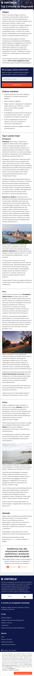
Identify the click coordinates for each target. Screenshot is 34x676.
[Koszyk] (30, 2)
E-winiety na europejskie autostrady (15, 603)
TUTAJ (13, 539)
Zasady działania (6, 617)
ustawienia (12, 668)
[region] (17, 675)
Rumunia (11, 609)
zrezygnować (9, 666)
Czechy (26, 607)
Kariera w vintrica (6, 623)
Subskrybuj (17, 85)
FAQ (2, 637)
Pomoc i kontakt (6, 639)
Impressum (5, 669)
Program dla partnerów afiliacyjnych (12, 620)
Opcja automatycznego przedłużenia (13, 628)
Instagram (24, 567)
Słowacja (14, 607)
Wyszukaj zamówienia (8, 644)
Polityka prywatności (14, 669)
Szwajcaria (4, 609)
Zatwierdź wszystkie (23, 673)
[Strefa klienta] (26, 2)
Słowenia (21, 607)
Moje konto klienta (7, 642)
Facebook (13, 567)
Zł (10, 596)
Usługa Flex (5, 625)
